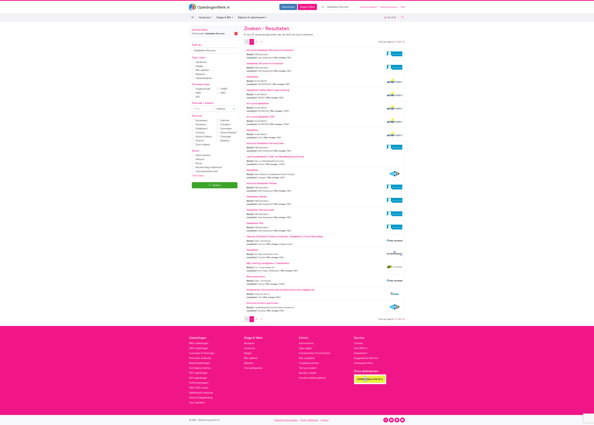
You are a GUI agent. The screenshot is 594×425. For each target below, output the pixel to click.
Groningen (226, 128)
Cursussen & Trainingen (202, 353)
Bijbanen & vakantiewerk (251, 17)
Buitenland (201, 120)
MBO (198, 92)
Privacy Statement (309, 420)
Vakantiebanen (204, 78)
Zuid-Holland (203, 144)
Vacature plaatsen (368, 7)
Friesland (225, 124)
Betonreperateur (256, 276)
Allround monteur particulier (262, 303)
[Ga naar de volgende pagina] (261, 42)
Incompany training (199, 367)
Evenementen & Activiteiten (314, 353)
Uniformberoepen (199, 382)
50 (403, 41)
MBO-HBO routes (198, 387)
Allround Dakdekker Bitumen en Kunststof (270, 50)
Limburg (200, 132)
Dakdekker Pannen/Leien (260, 209)
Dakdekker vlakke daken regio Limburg (268, 90)
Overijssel (225, 136)
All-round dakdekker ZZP (260, 116)
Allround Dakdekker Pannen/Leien (265, 143)
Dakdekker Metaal (257, 196)
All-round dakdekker (258, 103)
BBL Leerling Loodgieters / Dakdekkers (268, 263)
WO (198, 96)
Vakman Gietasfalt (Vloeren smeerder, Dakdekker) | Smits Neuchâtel (285, 236)
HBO (223, 92)
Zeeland (224, 140)
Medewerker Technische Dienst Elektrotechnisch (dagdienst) (281, 289)
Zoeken (216, 185)
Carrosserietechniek (207, 171)
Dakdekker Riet (255, 223)
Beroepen (249, 343)
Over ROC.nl (360, 348)
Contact (358, 343)
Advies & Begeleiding (200, 397)
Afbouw (200, 159)
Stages (199, 66)
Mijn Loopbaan (307, 358)
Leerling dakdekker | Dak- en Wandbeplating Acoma (275, 156)
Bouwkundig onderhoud (209, 167)
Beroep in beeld (307, 372)
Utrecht (200, 140)
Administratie (203, 155)
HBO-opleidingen (198, 348)
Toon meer (198, 175)
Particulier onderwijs (200, 358)
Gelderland (201, 128)
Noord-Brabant (228, 132)
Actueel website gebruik (312, 377)
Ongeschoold (203, 88)
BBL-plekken (202, 70)
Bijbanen (200, 74)
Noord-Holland (204, 136)
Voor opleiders (197, 402)
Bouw (199, 163)
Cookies (324, 420)
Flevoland (201, 124)
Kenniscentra (306, 343)
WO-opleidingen (198, 377)
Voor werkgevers (253, 367)
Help (402, 7)
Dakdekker (252, 76)
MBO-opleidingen (198, 343)
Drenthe (224, 120)
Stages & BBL (223, 17)
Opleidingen (288, 6)
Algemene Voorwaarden (286, 420)
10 (395, 41)
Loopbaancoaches (309, 363)
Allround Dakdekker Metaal (262, 183)
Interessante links (363, 363)
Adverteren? (360, 353)
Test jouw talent (307, 367)
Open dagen (305, 348)
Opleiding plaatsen (389, 7)
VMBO (223, 88)
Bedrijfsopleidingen (199, 363)
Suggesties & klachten (366, 358)
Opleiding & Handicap (201, 392)
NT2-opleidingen (198, 372)
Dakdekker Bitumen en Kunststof (265, 63)
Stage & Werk (307, 6)
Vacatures (204, 17)
